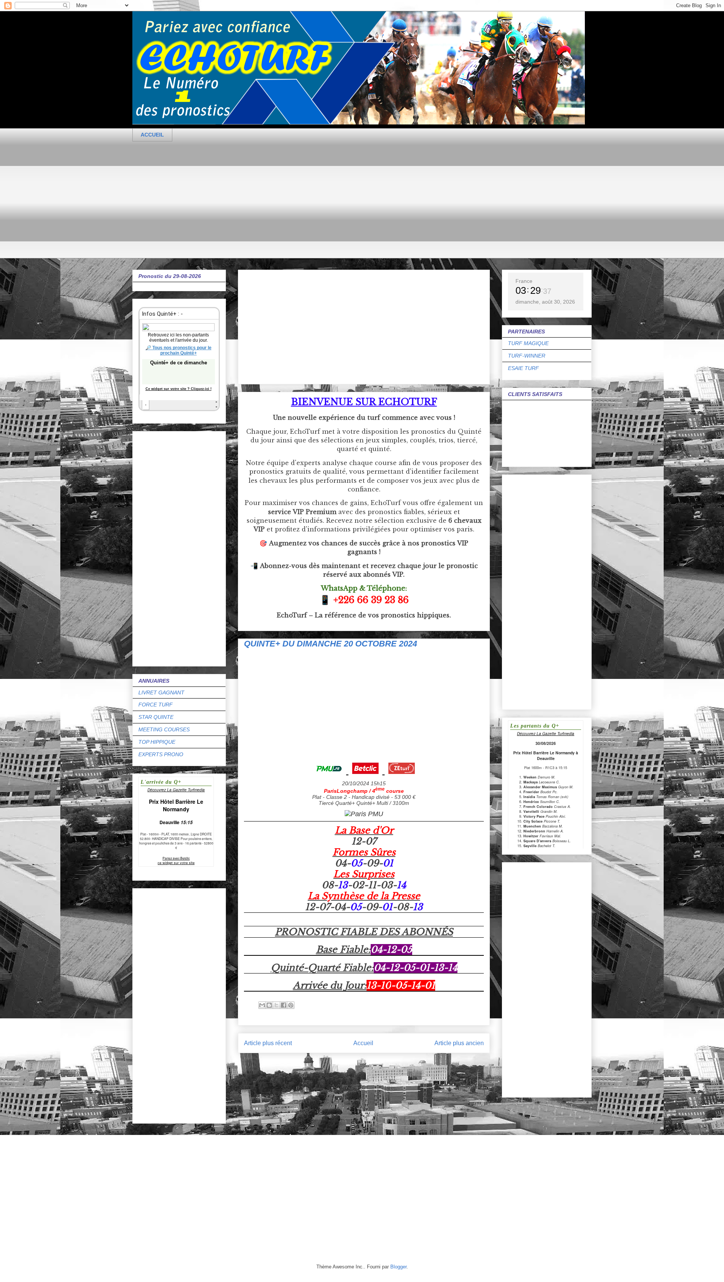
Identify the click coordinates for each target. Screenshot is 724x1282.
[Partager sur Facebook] (283, 1005)
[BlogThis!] (269, 1005)
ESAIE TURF (523, 368)
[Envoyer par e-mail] (262, 1005)
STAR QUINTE (155, 717)
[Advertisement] (358, 205)
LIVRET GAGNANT (161, 692)
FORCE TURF (155, 705)
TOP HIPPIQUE (156, 742)
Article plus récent (268, 1043)
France (523, 281)
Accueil (363, 1043)
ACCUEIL (152, 135)
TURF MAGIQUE (528, 343)
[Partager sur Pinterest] (291, 1005)
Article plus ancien (459, 1043)
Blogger (398, 1267)
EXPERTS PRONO (160, 754)
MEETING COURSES (164, 729)
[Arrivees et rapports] (364, 814)
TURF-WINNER (526, 356)
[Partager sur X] (276, 1005)
